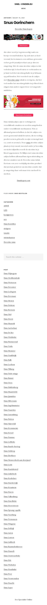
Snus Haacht (9, 583)
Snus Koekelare (10, 478)
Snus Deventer (10, 287)
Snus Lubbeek (9, 542)
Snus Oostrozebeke (12, 556)
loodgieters (8, 215)
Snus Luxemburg (11, 414)
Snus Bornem (9, 310)
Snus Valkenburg (10, 496)
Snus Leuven (9, 537)
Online (29, 599)
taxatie (7, 233)
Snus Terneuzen (10, 519)
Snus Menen (9, 301)
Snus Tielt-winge (11, 373)
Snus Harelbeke (10, 501)
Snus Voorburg (10, 515)
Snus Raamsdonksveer (13, 546)
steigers (7, 228)
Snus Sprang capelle (12, 510)
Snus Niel (7, 314)
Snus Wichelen (10, 565)
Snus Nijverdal (10, 424)
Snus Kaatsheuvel (11, 469)
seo (5, 219)
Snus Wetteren (10, 282)
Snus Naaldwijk (10, 355)
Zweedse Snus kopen (23, 29)
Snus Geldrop (9, 451)
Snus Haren (8, 492)
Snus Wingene (10, 524)
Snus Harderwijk (11, 483)
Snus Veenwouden (11, 578)
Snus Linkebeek (10, 474)
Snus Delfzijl (9, 528)
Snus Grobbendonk (12, 278)
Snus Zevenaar (10, 296)
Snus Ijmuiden (10, 396)
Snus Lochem (9, 364)
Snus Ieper (8, 587)
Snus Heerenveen (11, 506)
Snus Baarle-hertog (12, 446)
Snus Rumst (8, 378)
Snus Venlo (8, 346)
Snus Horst (8, 319)
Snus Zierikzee (10, 455)
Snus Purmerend (11, 342)
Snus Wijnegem (10, 273)
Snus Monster (9, 351)
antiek (6, 206)
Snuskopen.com (23, 180)
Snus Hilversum (10, 401)
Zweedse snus (13, 80)
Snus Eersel (8, 433)
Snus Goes (8, 383)
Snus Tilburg (9, 369)
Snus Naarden (10, 410)
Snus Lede (8, 465)
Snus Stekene (9, 305)
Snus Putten (9, 419)
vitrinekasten (9, 237)
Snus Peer (8, 574)
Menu (23, 8)
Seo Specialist (21, 599)
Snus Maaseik (9, 323)
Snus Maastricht (10, 392)
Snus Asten (8, 533)
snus (28, 142)
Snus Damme (9, 437)
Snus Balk (7, 360)
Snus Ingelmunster (12, 405)
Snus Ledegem (10, 292)
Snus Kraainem (10, 487)
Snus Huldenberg (11, 387)
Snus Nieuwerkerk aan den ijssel (17, 460)
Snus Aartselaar (10, 328)
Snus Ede (7, 560)
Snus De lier (9, 332)
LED (5, 210)
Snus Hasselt (9, 551)
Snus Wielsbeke (10, 337)
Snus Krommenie (11, 428)
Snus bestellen (20, 193)
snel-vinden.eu (23, 4)
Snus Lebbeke (9, 442)
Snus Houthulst (10, 569)
